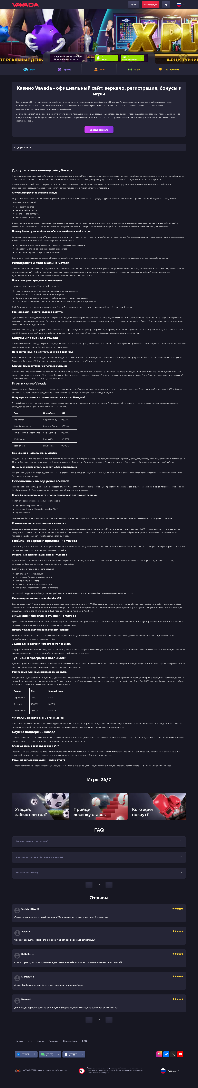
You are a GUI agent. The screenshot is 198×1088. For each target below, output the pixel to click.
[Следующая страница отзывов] (109, 1020)
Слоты (19, 1040)
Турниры (53, 1040)
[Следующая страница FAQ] (109, 885)
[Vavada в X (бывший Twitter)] (173, 1054)
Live (30, 1040)
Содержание (70, 1040)
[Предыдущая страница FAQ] (89, 885)
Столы (40, 1040)
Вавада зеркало (99, 129)
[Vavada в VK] (166, 1054)
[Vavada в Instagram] (159, 1054)
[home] (25, 5)
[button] (195, 37)
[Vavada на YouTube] (180, 1054)
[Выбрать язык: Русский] (181, 4)
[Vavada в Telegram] (166, 4)
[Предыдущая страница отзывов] (89, 1020)
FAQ (84, 1040)
